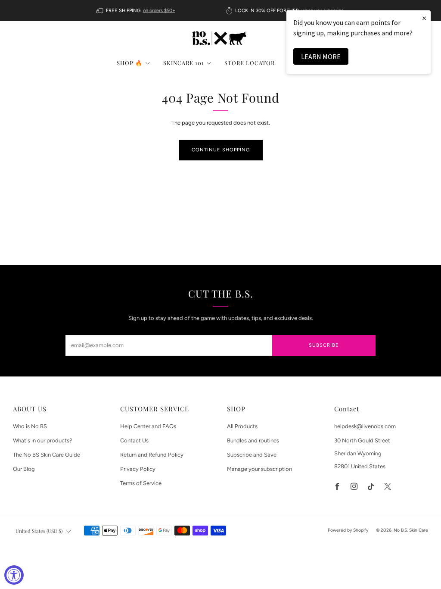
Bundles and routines (253, 440)
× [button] (424, 18)
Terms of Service (140, 483)
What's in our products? (42, 440)
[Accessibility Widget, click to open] (14, 575)
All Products (242, 426)
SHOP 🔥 (130, 62)
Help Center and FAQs (148, 426)
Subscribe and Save (251, 454)
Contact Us (134, 440)
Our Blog (24, 469)
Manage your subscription (259, 469)
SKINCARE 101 (183, 62)
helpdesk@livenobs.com (365, 426)
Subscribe (324, 345)
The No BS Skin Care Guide (46, 454)
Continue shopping (221, 150)
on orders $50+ (159, 10)
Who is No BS (30, 426)
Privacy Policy (137, 469)
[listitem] (136, 10)
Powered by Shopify (348, 530)
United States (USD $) (39, 530)
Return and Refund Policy (151, 454)
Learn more (321, 56)
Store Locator (249, 62)
